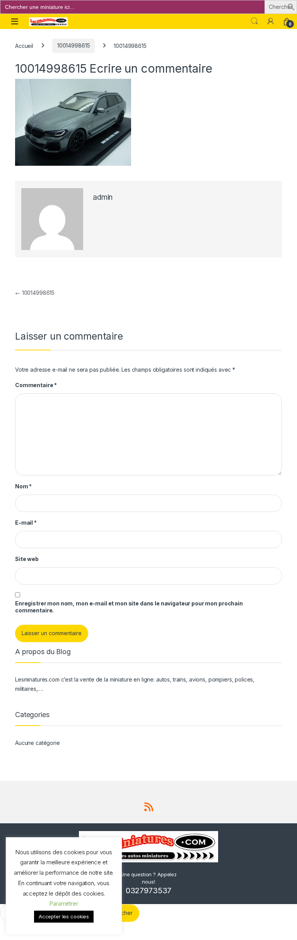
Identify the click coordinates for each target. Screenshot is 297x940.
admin (103, 197)
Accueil (24, 45)
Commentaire (36, 385)
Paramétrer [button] (64, 903)
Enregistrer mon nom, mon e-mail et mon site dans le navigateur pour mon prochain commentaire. (129, 607)
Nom (23, 486)
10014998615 (73, 45)
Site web (27, 559)
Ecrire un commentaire (150, 68)
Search (254, 21)
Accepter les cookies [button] (64, 916)
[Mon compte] (270, 21)
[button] (291, 6)
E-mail (26, 522)
